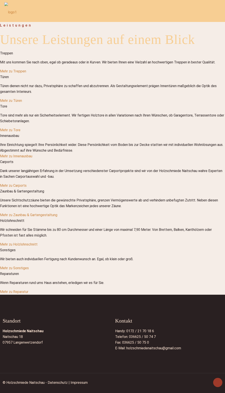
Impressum (79, 382)
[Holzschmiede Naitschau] (10, 12)
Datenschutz (58, 382)
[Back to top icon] (217, 382)
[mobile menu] (218, 12)
